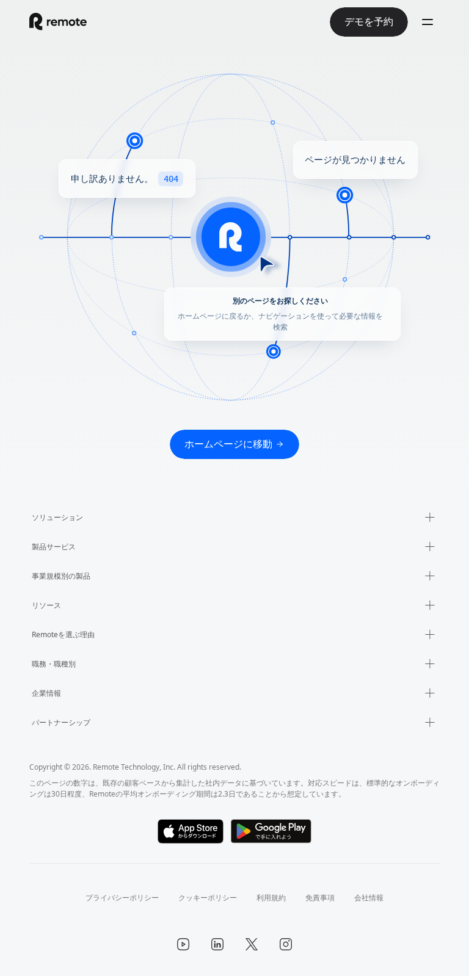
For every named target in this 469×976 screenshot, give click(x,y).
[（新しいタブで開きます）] (191, 831)
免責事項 (320, 897)
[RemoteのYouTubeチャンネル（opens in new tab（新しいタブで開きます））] (183, 944)
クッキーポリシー (207, 897)
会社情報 (369, 897)
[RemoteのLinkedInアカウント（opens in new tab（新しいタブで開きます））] (217, 944)
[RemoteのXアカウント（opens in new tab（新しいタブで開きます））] (251, 944)
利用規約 (271, 897)
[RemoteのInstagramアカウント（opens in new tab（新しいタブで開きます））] (286, 944)
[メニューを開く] (427, 22)
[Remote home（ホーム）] (58, 22)
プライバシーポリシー (122, 897)
